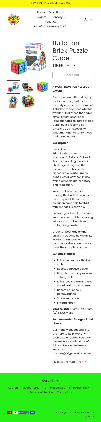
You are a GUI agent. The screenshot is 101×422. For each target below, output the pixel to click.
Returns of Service (41, 392)
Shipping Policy (79, 388)
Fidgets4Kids (72, 412)
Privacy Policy (30, 388)
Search (13, 388)
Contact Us (64, 392)
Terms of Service (54, 388)
